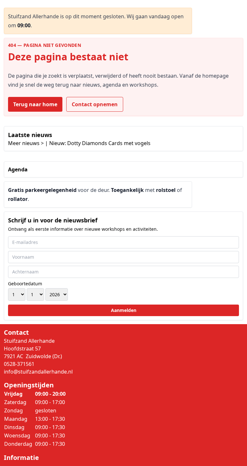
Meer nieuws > (26, 143)
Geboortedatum (25, 283)
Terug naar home (35, 104)
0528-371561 (19, 363)
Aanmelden (123, 310)
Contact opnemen (95, 104)
